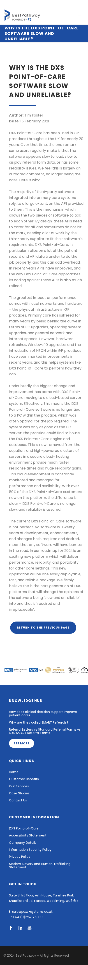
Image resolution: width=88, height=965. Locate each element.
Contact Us (18, 800)
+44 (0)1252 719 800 (28, 917)
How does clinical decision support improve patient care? (43, 713)
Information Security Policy (30, 849)
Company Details (22, 842)
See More (22, 743)
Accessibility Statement (27, 835)
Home (14, 772)
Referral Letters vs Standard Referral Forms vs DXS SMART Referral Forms (45, 731)
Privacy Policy (19, 856)
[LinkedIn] (22, 928)
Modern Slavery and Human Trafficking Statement (39, 865)
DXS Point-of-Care (24, 828)
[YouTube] (31, 928)
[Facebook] (13, 928)
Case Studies (19, 793)
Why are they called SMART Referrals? (38, 722)
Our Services (19, 786)
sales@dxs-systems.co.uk (32, 911)
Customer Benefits (24, 779)
